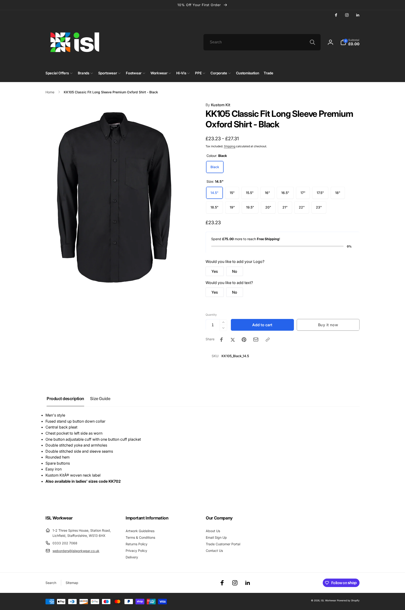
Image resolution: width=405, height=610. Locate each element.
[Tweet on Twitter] (232, 339)
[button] (350, 42)
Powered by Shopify (348, 600)
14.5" (214, 193)
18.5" (214, 207)
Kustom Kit (218, 104)
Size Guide (100, 398)
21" (285, 207)
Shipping (229, 146)
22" (302, 207)
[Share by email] (256, 339)
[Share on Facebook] (221, 339)
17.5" (320, 193)
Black (214, 167)
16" (267, 193)
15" (232, 193)
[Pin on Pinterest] (244, 339)
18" (337, 193)
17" (302, 193)
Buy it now (328, 324)
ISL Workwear (328, 600)
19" (232, 207)
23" (319, 207)
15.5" (250, 193)
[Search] (312, 42)
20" (268, 207)
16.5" (285, 193)
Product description (65, 398)
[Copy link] (267, 339)
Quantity (211, 314)
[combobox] (262, 42)
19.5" (250, 207)
